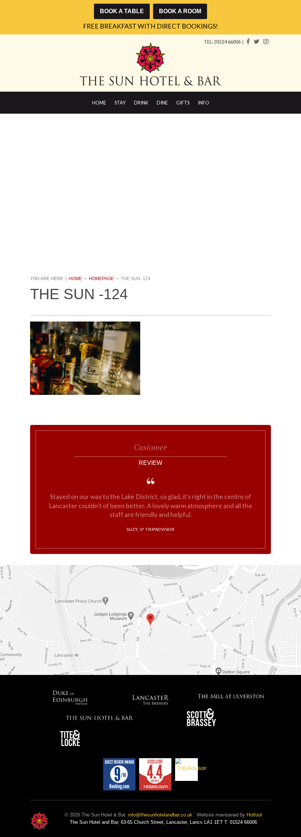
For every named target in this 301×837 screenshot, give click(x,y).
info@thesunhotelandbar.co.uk (160, 815)
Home (99, 103)
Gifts (182, 103)
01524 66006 (227, 42)
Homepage (101, 278)
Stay (120, 103)
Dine (162, 103)
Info (203, 103)
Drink (141, 103)
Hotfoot (254, 815)
